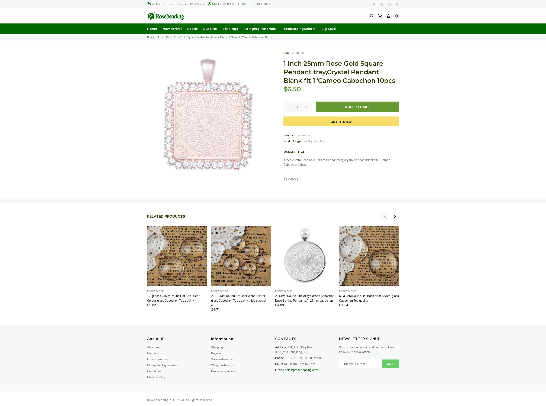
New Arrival (172, 29)
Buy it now (341, 122)
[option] (177, 261)
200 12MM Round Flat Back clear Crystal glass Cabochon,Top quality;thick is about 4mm (238, 300)
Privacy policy (156, 377)
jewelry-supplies (314, 141)
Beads (192, 29)
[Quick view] (200, 233)
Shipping (217, 347)
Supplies (210, 29)
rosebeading (303, 135)
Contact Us (154, 353)
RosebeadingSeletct (299, 29)
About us (153, 347)
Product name (35, 389)
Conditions (154, 371)
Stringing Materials (260, 29)
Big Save (328, 29)
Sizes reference (222, 359)
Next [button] (395, 216)
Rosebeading (155, 291)
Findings (230, 29)
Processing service (223, 371)
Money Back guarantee (162, 365)
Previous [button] (385, 216)
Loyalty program (158, 359)
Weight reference (223, 365)
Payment (217, 353)
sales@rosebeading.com (301, 370)
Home (152, 29)
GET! (391, 364)
